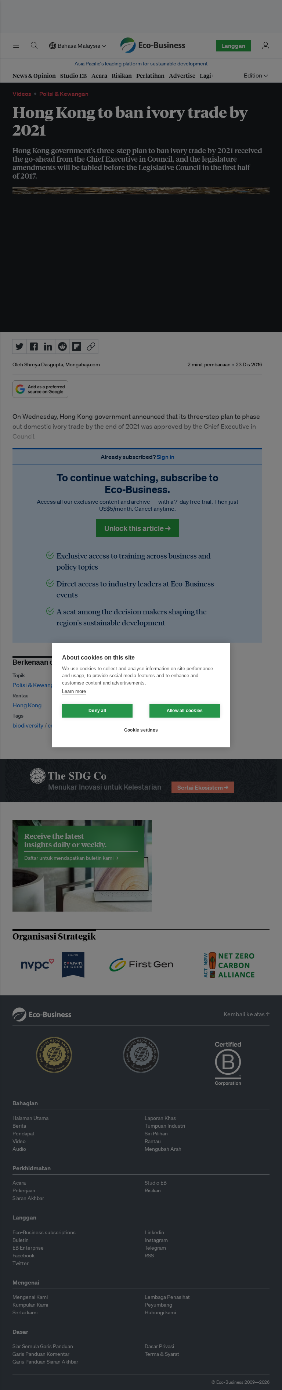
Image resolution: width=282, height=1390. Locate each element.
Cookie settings (141, 730)
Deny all (97, 710)
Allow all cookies (185, 710)
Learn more (74, 691)
